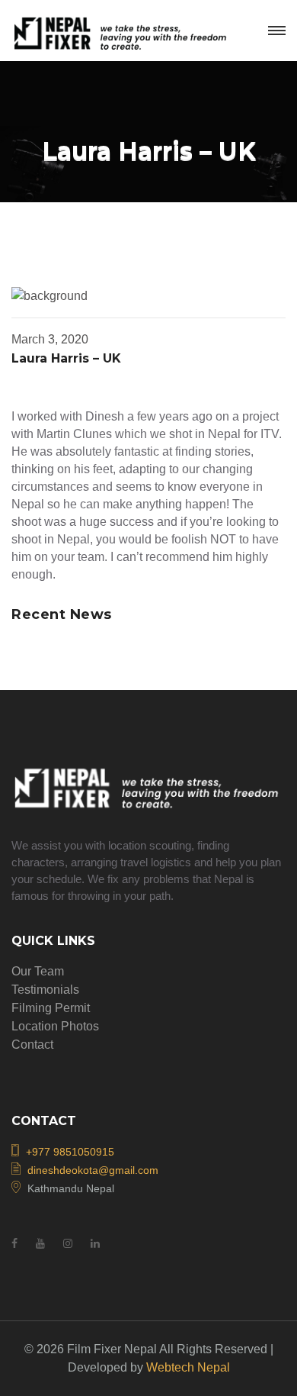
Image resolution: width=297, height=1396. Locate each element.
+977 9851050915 (70, 1152)
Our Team (37, 971)
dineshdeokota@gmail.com (92, 1170)
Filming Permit (50, 1007)
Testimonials (45, 989)
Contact (32, 1044)
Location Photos (55, 1026)
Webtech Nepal (188, 1367)
